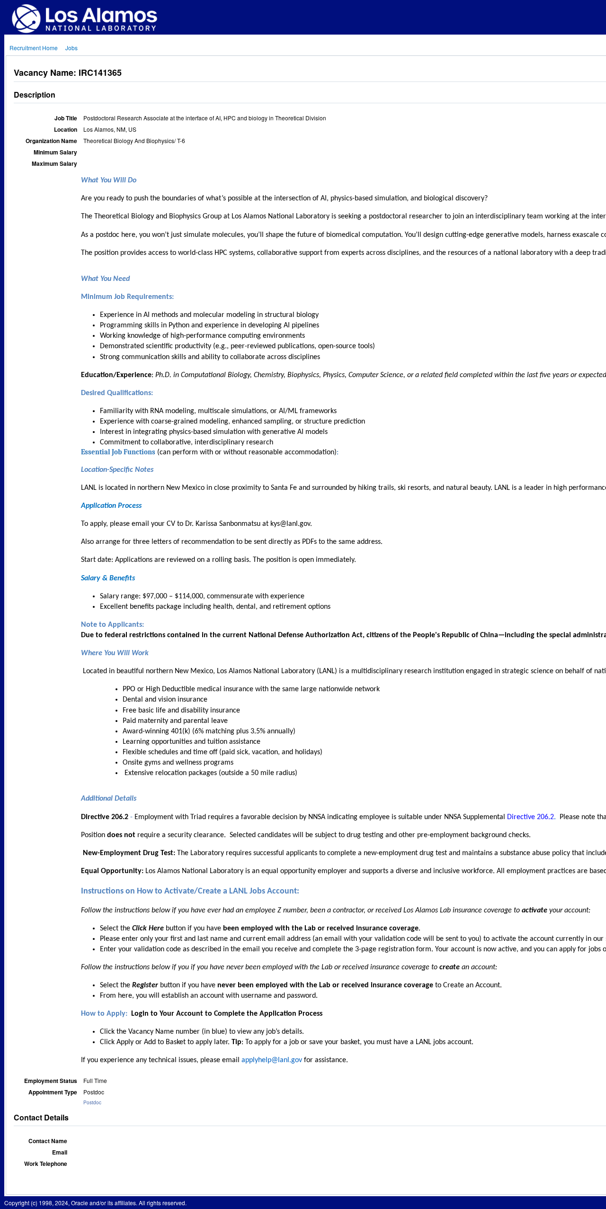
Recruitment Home (33, 48)
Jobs (71, 48)
